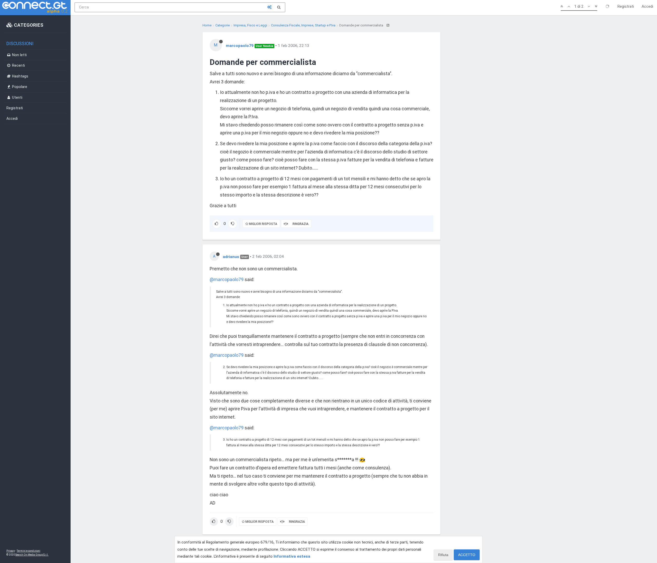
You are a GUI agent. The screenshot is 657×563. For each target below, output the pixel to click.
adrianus (231, 256)
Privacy (10, 550)
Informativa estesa (292, 556)
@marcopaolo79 (227, 279)
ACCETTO (466, 555)
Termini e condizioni (28, 550)
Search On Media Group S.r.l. (32, 554)
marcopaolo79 (240, 45)
